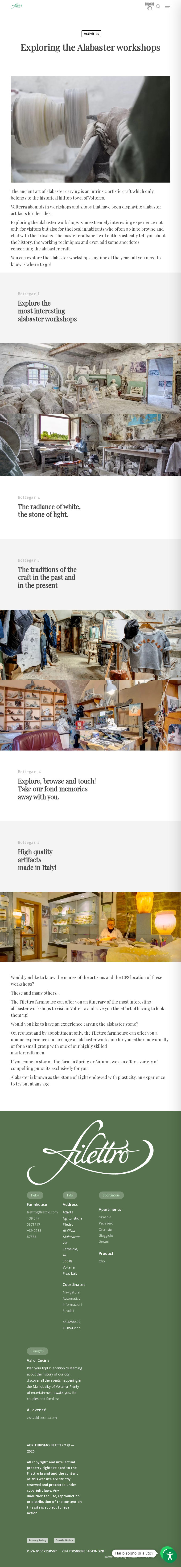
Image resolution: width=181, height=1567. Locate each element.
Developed (129, 1557)
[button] (167, 6)
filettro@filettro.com (42, 1212)
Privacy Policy (37, 1540)
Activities (91, 33)
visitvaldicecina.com (42, 1417)
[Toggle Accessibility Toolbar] (169, 1555)
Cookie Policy (64, 1540)
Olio (102, 1261)
